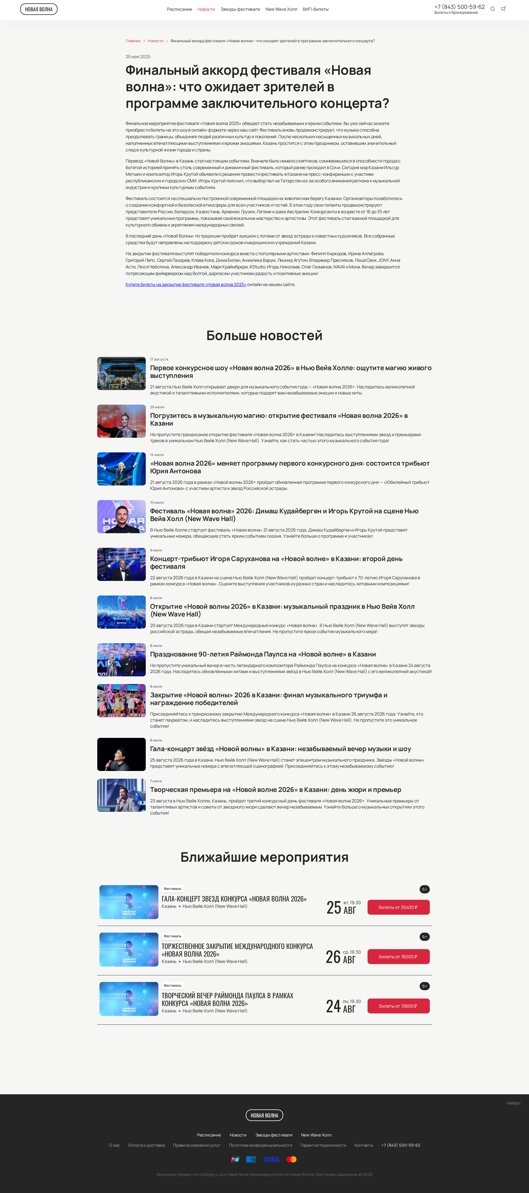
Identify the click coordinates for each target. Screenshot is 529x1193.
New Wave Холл (281, 9)
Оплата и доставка (146, 1145)
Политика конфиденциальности (260, 1145)
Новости (206, 9)
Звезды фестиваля (240, 9)
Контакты (364, 1145)
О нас (114, 1145)
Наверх (513, 1103)
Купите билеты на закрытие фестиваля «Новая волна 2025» (186, 284)
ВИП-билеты (316, 9)
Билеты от (398, 907)
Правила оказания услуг (197, 1145)
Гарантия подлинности (323, 1145)
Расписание (179, 9)
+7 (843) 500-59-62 (459, 7)
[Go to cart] (503, 9)
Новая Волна (39, 9)
